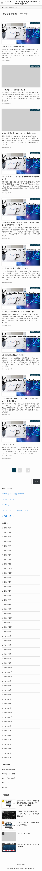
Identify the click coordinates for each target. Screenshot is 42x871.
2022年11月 (8, 717)
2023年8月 (8, 686)
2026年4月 (8, 546)
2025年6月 (8, 591)
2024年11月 (8, 622)
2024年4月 (8, 649)
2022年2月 (8, 758)
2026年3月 (8, 550)
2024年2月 (8, 658)
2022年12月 (8, 713)
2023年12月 (8, 668)
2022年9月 (8, 726)
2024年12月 (8, 618)
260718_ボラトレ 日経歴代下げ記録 (15, 510)
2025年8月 (8, 582)
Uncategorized (9, 769)
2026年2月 (8, 555)
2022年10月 (8, 722)
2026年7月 (8, 532)
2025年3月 (8, 604)
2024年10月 (8, 627)
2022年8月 (8, 731)
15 (28, 470)
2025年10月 (8, 573)
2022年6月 (8, 740)
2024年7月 (8, 641)
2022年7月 (8, 735)
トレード (7, 783)
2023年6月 (8, 695)
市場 (6, 787)
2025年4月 (8, 600)
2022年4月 (8, 749)
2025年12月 (8, 564)
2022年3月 (8, 753)
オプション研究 (9, 778)
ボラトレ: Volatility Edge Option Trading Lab (21, 3)
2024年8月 (8, 636)
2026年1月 (8, 559)
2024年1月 (8, 663)
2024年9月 (8, 631)
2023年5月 (8, 699)
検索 (36, 481)
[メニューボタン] (2, 2)
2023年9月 (8, 681)
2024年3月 (8, 654)
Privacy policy (21, 864)
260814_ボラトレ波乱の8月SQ (13, 494)
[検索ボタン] (40, 2)
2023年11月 (8, 672)
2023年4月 (8, 704)
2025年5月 (8, 595)
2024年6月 (8, 645)
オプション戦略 (9, 774)
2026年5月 (8, 541)
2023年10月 (8, 677)
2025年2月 (8, 609)
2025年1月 (8, 613)
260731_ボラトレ (8, 499)
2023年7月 (8, 690)
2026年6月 (8, 537)
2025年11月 (8, 568)
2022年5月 (8, 744)
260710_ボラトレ (8, 516)
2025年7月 (8, 586)
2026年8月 (8, 528)
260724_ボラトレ (8, 505)
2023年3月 (8, 708)
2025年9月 (8, 577)
